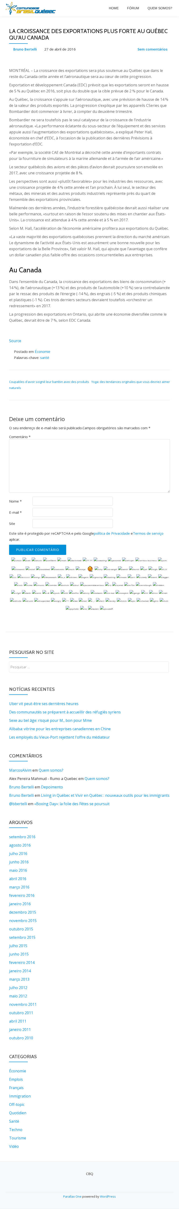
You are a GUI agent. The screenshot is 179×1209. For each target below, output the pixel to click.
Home (114, 8)
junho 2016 (19, 862)
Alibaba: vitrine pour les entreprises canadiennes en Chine (60, 728)
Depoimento (52, 787)
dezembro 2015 (22, 912)
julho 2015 (18, 945)
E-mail (15, 512)
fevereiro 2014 (21, 962)
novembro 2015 (23, 920)
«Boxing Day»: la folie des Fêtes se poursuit (72, 803)
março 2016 (19, 887)
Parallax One (72, 1196)
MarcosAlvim (20, 770)
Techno (15, 1129)
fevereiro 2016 (21, 895)
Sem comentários (153, 49)
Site (12, 523)
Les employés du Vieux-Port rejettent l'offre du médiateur (59, 737)
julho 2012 (18, 987)
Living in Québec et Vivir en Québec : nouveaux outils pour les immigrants (105, 795)
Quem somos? (160, 8)
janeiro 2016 (20, 903)
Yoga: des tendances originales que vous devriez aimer (130, 382)
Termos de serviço (148, 533)
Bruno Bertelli (25, 49)
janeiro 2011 (20, 1029)
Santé (14, 1121)
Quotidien (17, 1112)
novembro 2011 (23, 1004)
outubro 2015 (21, 929)
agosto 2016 (20, 845)
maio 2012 (18, 996)
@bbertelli (18, 803)
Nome (15, 501)
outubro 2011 (21, 1012)
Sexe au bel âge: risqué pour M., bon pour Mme (50, 720)
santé (44, 357)
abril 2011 (17, 1021)
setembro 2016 (22, 836)
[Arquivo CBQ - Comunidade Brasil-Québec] (31, 8)
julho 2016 (18, 853)
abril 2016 (17, 878)
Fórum (133, 8)
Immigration (20, 1096)
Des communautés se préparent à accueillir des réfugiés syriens (65, 712)
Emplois (16, 1079)
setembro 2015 (22, 937)
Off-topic (16, 1104)
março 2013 (19, 979)
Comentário (20, 436)
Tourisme (17, 1138)
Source (15, 340)
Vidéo (14, 1146)
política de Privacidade (112, 533)
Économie (42, 351)
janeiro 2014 (20, 970)
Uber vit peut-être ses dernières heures (44, 703)
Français (16, 1087)
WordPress (108, 1196)
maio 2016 (18, 870)
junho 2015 (19, 954)
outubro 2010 (21, 1037)
